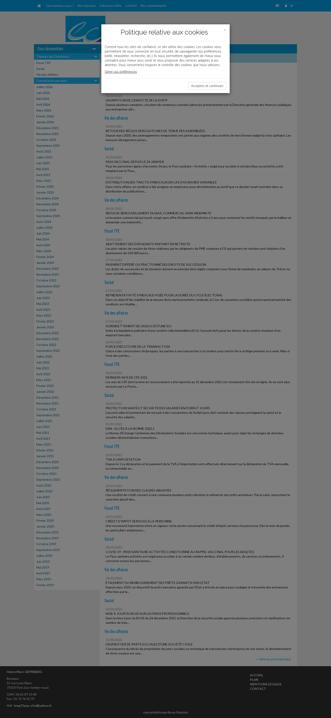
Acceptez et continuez (207, 86)
